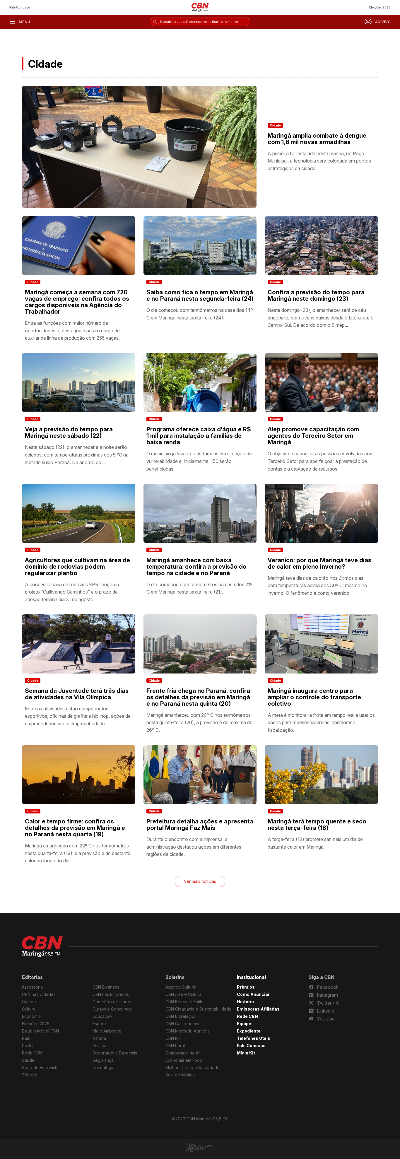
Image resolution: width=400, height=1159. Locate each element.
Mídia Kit (246, 1052)
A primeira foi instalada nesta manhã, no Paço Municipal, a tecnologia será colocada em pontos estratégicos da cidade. (319, 161)
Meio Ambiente (107, 1030)
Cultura (28, 1008)
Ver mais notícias (200, 881)
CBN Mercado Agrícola (187, 1030)
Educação (102, 1016)
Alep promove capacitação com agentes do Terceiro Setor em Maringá (313, 436)
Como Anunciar (253, 994)
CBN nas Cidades (39, 994)
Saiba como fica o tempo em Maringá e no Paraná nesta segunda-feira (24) (199, 295)
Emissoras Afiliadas (258, 1008)
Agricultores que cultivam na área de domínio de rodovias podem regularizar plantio (77, 567)
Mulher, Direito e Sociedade (192, 1067)
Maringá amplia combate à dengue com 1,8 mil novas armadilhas (317, 139)
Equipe (244, 1023)
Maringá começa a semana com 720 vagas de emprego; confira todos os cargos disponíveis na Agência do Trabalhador (77, 302)
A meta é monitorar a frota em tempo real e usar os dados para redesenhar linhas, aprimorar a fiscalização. (321, 722)
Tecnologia (103, 1067)
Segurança (103, 1060)
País (26, 1038)
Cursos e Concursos (112, 1008)
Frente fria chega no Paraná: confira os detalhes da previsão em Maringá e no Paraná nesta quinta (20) (198, 697)
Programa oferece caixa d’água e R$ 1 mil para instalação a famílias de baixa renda (198, 436)
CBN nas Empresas (111, 994)
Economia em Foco (183, 1060)
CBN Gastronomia (182, 1023)
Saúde (28, 1060)
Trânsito (29, 1074)
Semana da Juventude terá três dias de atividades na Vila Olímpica (77, 694)
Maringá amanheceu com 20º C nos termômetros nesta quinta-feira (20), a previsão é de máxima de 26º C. (199, 722)
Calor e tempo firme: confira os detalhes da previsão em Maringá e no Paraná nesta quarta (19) (75, 828)
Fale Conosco (19, 7)
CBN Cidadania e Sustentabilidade (198, 1008)
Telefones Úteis (253, 1038)
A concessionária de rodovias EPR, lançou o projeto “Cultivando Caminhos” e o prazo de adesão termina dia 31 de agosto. (72, 592)
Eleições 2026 (380, 7)
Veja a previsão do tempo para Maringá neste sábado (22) (69, 432)
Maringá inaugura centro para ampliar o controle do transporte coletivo (314, 697)
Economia (31, 1016)
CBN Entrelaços (180, 1016)
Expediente (249, 1030)
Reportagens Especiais (115, 1052)
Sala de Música (180, 1074)
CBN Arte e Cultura (183, 994)
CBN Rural (175, 1045)
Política (99, 1045)
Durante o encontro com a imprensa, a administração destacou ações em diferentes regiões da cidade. (193, 846)
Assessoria (32, 986)
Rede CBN (32, 1052)
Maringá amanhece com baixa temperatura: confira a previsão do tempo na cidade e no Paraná (196, 567)
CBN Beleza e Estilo (184, 1001)
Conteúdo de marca (112, 1001)
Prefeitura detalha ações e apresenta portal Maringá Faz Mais (199, 824)
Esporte (100, 1023)
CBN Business (106, 986)
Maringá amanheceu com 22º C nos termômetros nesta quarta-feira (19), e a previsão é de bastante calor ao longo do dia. (77, 853)
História (245, 1001)
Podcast (30, 1045)
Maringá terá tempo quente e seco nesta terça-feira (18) (317, 824)
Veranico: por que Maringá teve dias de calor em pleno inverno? (319, 563)
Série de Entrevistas (41, 1067)
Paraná (99, 1038)
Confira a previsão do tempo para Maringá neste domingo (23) (316, 295)
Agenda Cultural (180, 986)
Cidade (275, 125)
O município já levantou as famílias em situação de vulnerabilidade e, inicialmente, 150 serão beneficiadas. (199, 461)
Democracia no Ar (182, 1052)
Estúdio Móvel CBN (40, 1030)
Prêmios (246, 986)
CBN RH (173, 1038)
